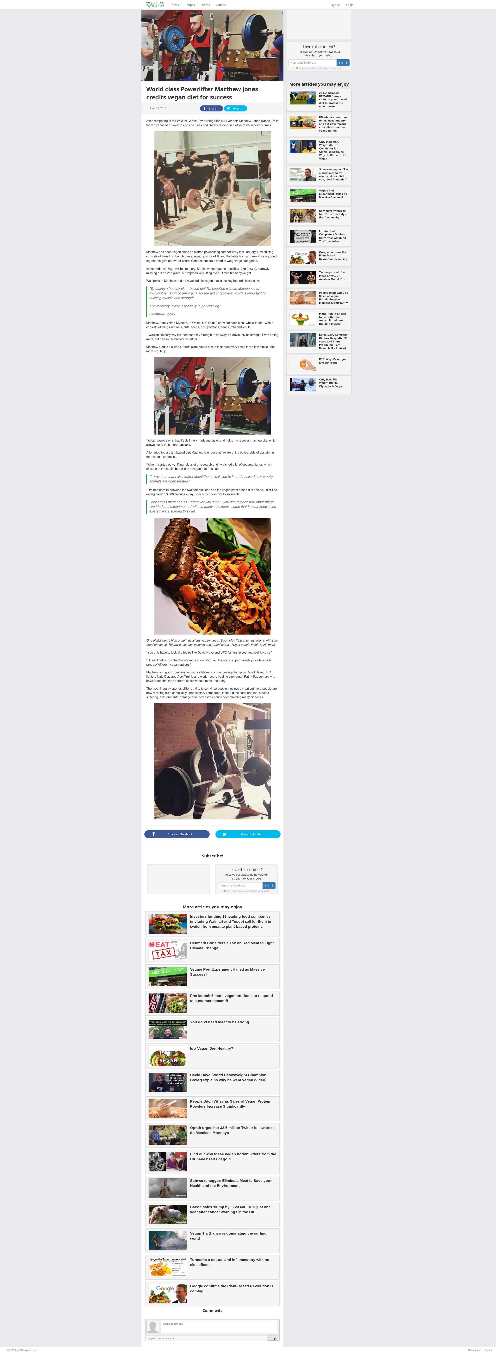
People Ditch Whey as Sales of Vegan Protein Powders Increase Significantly (333, 297)
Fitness (205, 5)
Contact (221, 5)
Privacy (488, 1350)
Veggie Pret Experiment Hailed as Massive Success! (333, 194)
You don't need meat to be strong (219, 1022)
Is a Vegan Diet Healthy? (211, 1048)
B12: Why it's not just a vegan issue (333, 361)
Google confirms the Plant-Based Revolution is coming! (333, 255)
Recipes (190, 5)
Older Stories (474, 1350)
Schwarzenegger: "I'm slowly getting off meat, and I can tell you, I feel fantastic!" (333, 174)
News (176, 5)
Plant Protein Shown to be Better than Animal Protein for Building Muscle (332, 318)
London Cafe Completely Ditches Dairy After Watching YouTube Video (332, 236)
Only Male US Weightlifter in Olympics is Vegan (331, 383)
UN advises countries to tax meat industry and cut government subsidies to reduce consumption (333, 124)
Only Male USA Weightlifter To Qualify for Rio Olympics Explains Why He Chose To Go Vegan (333, 150)
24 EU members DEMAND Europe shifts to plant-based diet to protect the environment (333, 99)
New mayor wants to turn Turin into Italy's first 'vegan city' (333, 214)
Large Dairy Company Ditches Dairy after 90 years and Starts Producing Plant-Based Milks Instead (333, 341)
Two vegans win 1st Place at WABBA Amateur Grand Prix (332, 276)
